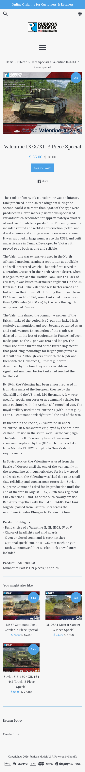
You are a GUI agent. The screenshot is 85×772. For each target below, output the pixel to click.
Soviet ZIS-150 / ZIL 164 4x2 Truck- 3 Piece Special (21, 681)
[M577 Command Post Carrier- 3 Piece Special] (21, 605)
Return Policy (13, 720)
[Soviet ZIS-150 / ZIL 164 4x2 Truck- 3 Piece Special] (21, 657)
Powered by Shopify (65, 756)
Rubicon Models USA (41, 756)
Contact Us (11, 734)
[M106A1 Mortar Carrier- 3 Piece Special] (63, 605)
